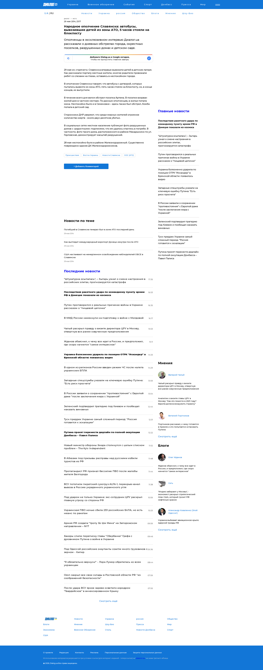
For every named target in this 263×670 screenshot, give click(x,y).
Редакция (64, 652)
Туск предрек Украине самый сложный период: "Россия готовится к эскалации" (175, 240)
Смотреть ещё (108, 601)
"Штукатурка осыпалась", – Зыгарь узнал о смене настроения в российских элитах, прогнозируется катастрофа (177, 141)
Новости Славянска (111, 155)
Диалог (67, 18)
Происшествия (72, 155)
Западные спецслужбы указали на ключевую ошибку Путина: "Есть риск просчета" (178, 191)
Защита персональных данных (147, 652)
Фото (75, 18)
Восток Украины (90, 155)
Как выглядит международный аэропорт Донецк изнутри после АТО (101, 242)
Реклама (94, 652)
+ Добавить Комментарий (86, 166)
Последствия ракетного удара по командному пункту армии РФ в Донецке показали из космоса (178, 124)
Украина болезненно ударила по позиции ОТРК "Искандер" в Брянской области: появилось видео (177, 174)
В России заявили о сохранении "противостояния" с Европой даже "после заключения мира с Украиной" (178, 208)
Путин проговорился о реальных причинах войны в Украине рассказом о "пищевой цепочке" (177, 157)
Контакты (79, 652)
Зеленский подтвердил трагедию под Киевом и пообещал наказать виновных (177, 224)
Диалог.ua (140, 658)
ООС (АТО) (129, 155)
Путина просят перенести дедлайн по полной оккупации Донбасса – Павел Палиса (178, 255)
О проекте (48, 652)
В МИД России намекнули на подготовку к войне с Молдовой (104, 318)
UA (46, 13)
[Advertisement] (108, 191)
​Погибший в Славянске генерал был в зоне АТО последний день (99, 229)
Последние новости (82, 271)
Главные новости (173, 111)
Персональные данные (116, 652)
